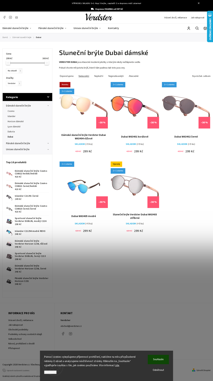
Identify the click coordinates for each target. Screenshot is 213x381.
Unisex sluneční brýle (17, 149)
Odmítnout (158, 370)
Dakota (11, 131)
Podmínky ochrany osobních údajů (25, 334)
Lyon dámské (14, 126)
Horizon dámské (16, 121)
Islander (11, 116)
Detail (92, 108)
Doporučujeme (67, 76)
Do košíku (76, 108)
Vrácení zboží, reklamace (175, 17)
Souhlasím (158, 359)
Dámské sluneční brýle (18, 106)
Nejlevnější (84, 76)
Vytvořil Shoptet (204, 370)
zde (117, 365)
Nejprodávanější (116, 76)
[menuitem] (18, 28)
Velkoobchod (14, 339)
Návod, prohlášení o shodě (21, 343)
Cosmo (11, 111)
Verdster (14, 83)
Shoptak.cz (38, 376)
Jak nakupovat (197, 17)
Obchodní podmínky (18, 329)
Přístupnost (14, 348)
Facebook (4, 17)
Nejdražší (98, 76)
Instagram (10, 17)
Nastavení (50, 372)
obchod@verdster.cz (71, 326)
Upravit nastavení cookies (18, 370)
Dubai (10, 136)
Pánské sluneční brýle (18, 143)
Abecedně (133, 76)
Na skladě (14, 70)
